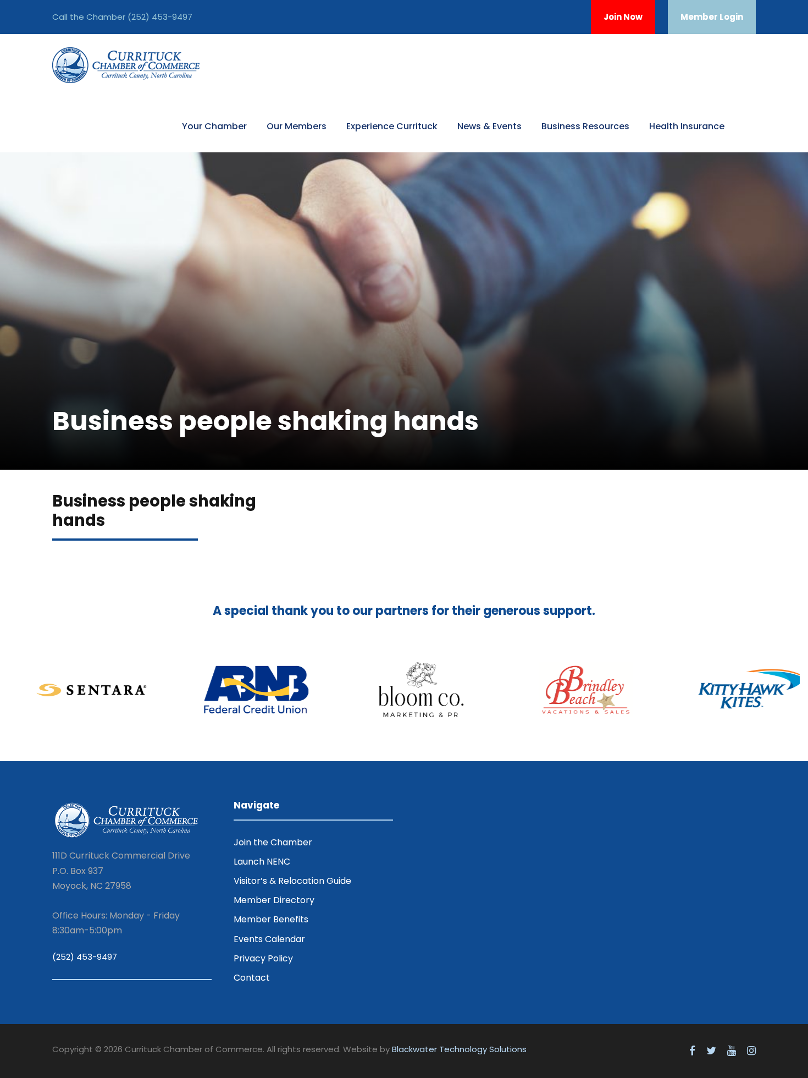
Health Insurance (686, 126)
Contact (252, 977)
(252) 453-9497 (160, 17)
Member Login (711, 17)
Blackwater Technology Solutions (459, 1049)
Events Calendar (269, 939)
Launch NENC (262, 861)
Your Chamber (214, 126)
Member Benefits (271, 919)
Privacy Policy (263, 958)
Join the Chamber (273, 842)
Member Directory (274, 900)
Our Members (296, 126)
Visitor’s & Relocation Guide (292, 881)
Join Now (623, 17)
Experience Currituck (392, 126)
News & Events (489, 126)
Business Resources (585, 126)
